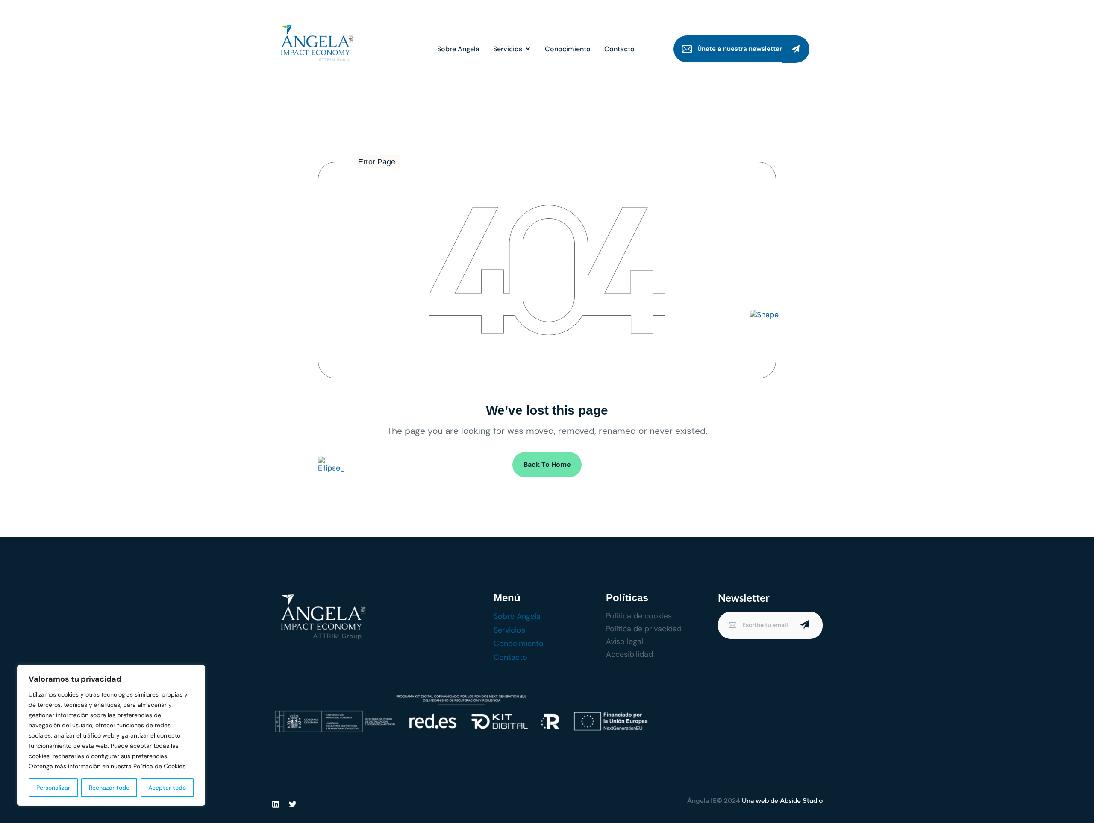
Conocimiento (568, 48)
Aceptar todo (167, 787)
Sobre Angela (458, 48)
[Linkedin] (275, 804)
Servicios (507, 48)
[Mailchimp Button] (795, 49)
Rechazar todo (109, 787)
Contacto (619, 48)
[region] (111, 735)
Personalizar (53, 787)
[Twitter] (292, 804)
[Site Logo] (315, 45)
